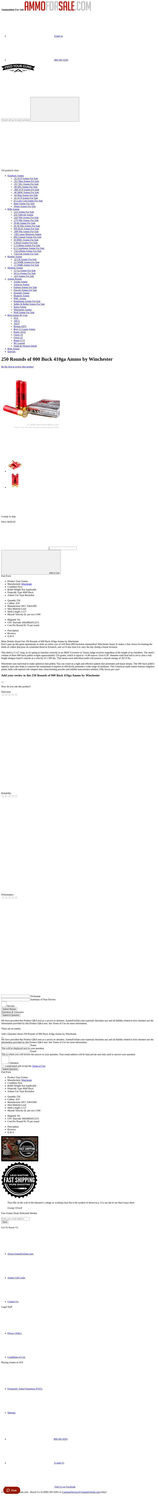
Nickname (35, 996)
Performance (7, 894)
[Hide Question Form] (2, 1037)
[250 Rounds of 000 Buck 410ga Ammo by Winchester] (30, 428)
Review (11, 1006)
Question (14, 1063)
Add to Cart (54, 573)
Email (33, 1051)
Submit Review (9, 1009)
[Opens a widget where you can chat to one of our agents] (11, 1490)
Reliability (6, 793)
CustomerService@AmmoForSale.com (81, 1492)
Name (33, 1045)
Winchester (26, 584)
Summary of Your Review (43, 999)
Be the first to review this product (17, 366)
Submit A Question (10, 1015)
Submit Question (9, 1069)
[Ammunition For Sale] (58, 9)
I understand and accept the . (25, 1066)
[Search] (54, 109)
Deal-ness (6, 691)
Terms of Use (38, 1066)
